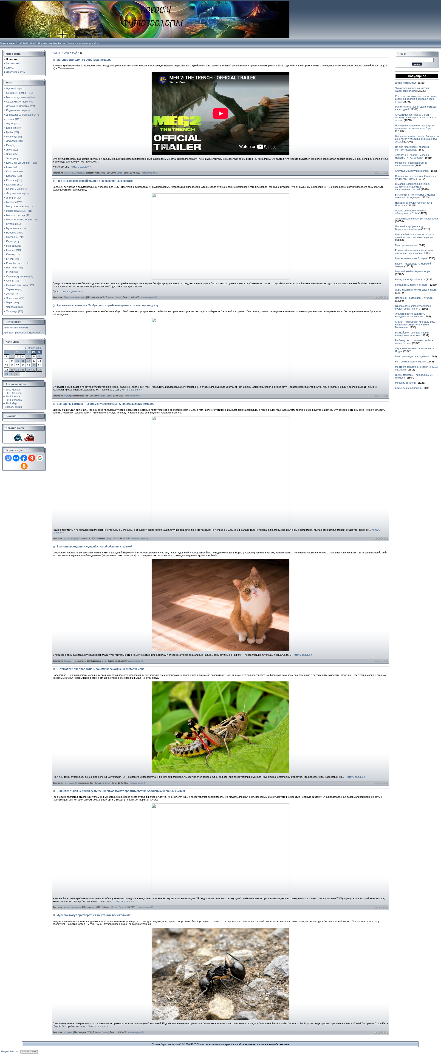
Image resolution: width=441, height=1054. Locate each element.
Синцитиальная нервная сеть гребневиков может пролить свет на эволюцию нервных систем (121, 791)
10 (17, 360)
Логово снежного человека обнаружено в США (410, 212)
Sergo (119, 173)
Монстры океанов (405, 245)
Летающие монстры (17, 106)
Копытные (12, 171)
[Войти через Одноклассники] (24, 466)
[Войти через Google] (39, 458)
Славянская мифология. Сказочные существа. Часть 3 (416, 177)
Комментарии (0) (150, 173)
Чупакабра (12, 88)
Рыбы (9, 272)
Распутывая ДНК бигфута (410, 279)
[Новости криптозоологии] (24, 435)
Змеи (9, 158)
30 (12, 374)
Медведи (11, 202)
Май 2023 (33, 348)
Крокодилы (12, 184)
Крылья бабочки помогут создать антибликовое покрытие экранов (414, 236)
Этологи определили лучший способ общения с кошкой (94, 546)
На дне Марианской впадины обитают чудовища (412, 148)
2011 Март (12, 403)
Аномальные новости (15, 327)
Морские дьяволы (405, 382)
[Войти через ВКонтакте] (16, 458)
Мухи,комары (14, 228)
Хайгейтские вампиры (408, 388)
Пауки (9, 241)
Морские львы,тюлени (19, 219)
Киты (9, 167)
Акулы (10, 123)
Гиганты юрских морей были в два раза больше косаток (95, 180)
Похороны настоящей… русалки (414, 297)
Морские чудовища (17, 97)
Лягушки (11, 197)
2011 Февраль (14, 400)
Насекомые (13, 232)
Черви (9, 302)
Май (74, 52)
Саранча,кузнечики (17, 276)
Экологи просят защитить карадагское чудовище (410, 315)
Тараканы (12, 289)
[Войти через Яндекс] (31, 458)
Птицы (10, 254)
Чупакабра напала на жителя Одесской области (412, 89)
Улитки (10, 293)
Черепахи (11, 306)
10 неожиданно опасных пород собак (416, 218)
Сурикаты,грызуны (17, 285)
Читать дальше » (81, 166)
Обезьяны (12, 237)
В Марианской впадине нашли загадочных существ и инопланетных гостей (412, 186)
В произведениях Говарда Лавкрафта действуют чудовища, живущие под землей (417, 139)
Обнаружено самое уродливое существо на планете (413, 307)
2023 (66, 52)
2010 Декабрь (14, 393)
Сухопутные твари (17, 101)
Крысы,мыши (14, 189)
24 (17, 369)
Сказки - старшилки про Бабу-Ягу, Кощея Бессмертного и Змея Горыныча (415, 324)
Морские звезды (15, 215)
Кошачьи (11, 180)
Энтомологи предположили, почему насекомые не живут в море (100, 669)
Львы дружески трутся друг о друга (415, 289)
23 (12, 369)
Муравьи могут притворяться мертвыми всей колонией (94, 915)
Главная (56, 52)
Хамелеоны (13, 298)
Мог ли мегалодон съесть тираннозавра (84, 59)
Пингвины (12, 245)
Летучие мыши (15, 193)
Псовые (10, 250)
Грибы (9, 132)
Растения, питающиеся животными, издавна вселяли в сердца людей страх (416, 99)
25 (23, 369)
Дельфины (12, 141)
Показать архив (12, 406)
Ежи (8, 145)
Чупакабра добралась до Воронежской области (409, 228)
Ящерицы (11, 311)
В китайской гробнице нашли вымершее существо (412, 334)
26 (28, 369)
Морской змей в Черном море (412, 271)
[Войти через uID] (8, 458)
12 (28, 360)
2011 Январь (13, 396)
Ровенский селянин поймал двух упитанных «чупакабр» (414, 251)
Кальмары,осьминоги (18, 162)
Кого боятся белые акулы (410, 361)
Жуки (9, 149)
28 (39, 369)
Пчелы (10, 258)
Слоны (10, 280)
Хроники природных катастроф (21, 332)
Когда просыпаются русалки (411, 284)
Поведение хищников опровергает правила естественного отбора (415, 127)
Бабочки (11, 127)
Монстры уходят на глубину (411, 356)
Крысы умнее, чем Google (410, 258)
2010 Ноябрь (13, 389)
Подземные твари (16, 110)
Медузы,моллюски (17, 206)
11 (23, 360)
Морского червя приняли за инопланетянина (411, 164)
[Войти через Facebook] (23, 458)
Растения (11, 267)
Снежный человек (16, 92)
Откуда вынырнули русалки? (412, 170)
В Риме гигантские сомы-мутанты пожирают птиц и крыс (415, 196)
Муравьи (11, 223)
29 (6, 374)
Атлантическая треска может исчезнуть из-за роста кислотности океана (415, 117)
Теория (10, 119)
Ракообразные (14, 263)
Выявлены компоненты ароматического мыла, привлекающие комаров (105, 403)
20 (34, 365)
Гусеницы (11, 136)
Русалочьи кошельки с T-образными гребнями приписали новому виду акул (108, 305)
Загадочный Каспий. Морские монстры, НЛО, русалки (412, 156)
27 (34, 369)
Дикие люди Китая (405, 82)
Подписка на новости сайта (83, 43)
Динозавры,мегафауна (19, 114)
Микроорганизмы (16, 210)
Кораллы (11, 175)
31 (17, 374)
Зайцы (10, 154)
